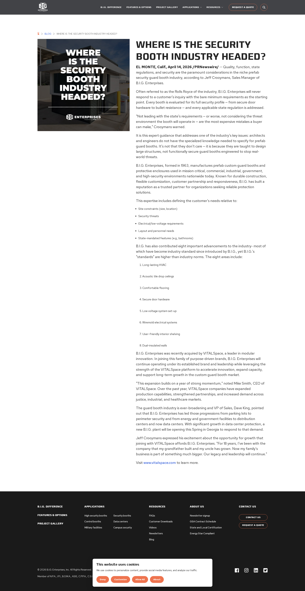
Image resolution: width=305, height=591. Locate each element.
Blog (48, 33)
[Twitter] (265, 570)
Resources (157, 506)
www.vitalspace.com (159, 462)
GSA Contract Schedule (203, 521)
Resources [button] (213, 7)
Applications (94, 506)
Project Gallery (167, 7)
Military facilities (93, 527)
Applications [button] (191, 7)
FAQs (152, 515)
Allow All (140, 579)
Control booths (92, 521)
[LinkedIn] (256, 570)
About (156, 579)
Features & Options (138, 7)
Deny (103, 579)
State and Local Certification (206, 527)
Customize (120, 579)
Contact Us (253, 517)
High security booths (95, 515)
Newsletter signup (200, 515)
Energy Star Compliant (202, 533)
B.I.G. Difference (111, 7)
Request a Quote (243, 7)
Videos (153, 527)
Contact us (247, 506)
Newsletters (156, 533)
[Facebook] (237, 570)
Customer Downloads (161, 521)
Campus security (122, 527)
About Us (197, 506)
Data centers (120, 521)
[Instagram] (246, 570)
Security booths (122, 515)
